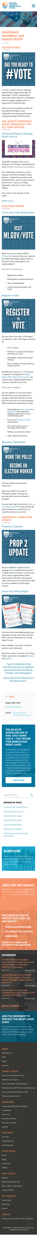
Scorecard (8, 1102)
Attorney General (9, 1118)
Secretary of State (9, 1123)
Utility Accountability (13, 829)
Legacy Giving (7, 1190)
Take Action (18, 780)
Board (4, 1061)
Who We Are (7, 1053)
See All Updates (10, 1006)
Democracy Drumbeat (13, 707)
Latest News (8, 1151)
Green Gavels (11, 936)
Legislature (6, 1110)
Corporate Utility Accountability (14, 1106)
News (4, 1155)
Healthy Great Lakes (13, 816)
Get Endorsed (7, 1145)
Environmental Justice (14, 811)
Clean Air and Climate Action (13, 1075)
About (5, 1049)
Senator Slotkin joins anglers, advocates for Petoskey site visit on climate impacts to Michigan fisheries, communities (18, 963)
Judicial (5, 1127)
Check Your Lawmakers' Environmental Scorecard (16, 943)
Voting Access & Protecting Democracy (22, 714)
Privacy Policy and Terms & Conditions (17, 1218)
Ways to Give (8, 1173)
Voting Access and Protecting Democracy (18, 1088)
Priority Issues (10, 1071)
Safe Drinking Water (13, 824)
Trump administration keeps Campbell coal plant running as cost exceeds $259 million (18, 992)
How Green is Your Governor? (19, 931)
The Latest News (30, 970)
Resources (6, 1163)
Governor (6, 1114)
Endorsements (8, 1141)
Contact (6, 1214)
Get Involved (9, 1196)
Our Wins (5, 1137)
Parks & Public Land (13, 820)
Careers (5, 1065)
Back (11, 696)
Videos (4, 1167)
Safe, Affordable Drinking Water (15, 1084)
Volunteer (6, 1204)
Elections (7, 1133)
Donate (5, 1178)
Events (4, 1208)
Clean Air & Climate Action (16, 807)
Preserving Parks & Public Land (15, 1092)
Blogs (4, 1159)
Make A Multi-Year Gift (11, 1182)
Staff (4, 1057)
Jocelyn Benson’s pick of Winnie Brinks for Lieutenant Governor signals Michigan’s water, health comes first (16, 978)
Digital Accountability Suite (18, 927)
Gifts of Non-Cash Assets (12, 1186)
